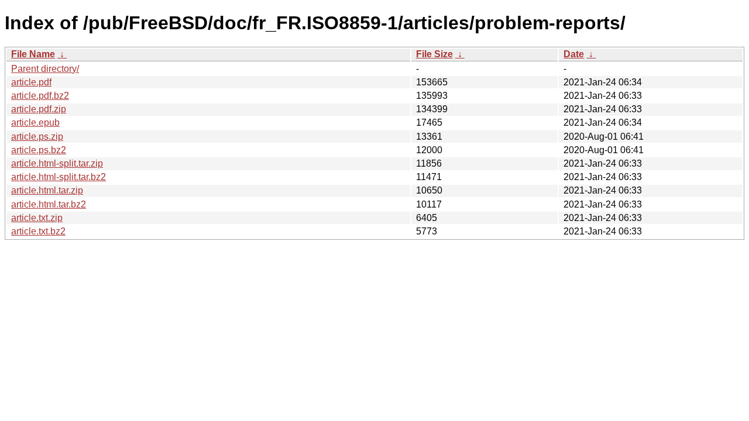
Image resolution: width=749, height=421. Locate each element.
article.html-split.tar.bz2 (58, 177)
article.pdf (31, 82)
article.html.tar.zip (47, 190)
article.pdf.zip (38, 109)
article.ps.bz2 (38, 150)
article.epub (35, 122)
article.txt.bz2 (38, 231)
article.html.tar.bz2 (48, 204)
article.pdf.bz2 (40, 96)
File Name (33, 54)
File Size (434, 54)
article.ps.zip (37, 137)
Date (574, 54)
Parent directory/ (45, 69)
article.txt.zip (37, 218)
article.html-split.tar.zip (57, 163)
